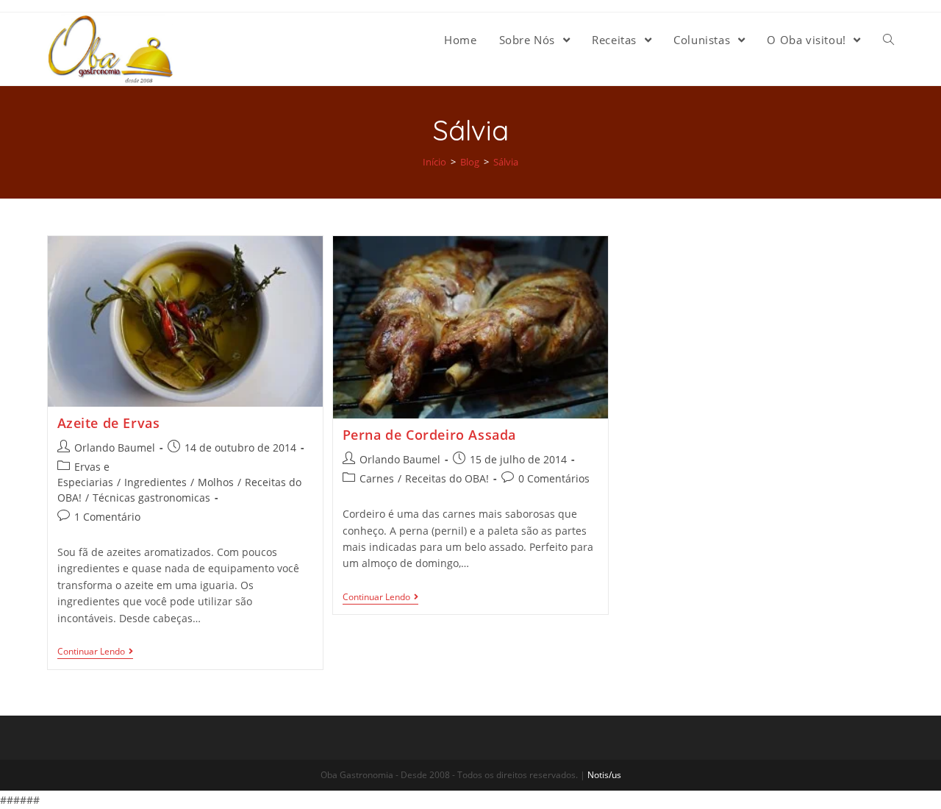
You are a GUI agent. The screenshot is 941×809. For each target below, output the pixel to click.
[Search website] (888, 40)
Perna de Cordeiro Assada (429, 434)
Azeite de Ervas (108, 423)
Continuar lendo (91, 651)
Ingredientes (155, 482)
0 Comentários (554, 478)
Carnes (376, 478)
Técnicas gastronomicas (151, 498)
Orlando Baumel (114, 448)
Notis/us (604, 775)
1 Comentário (107, 517)
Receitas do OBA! (447, 478)
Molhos (216, 482)
